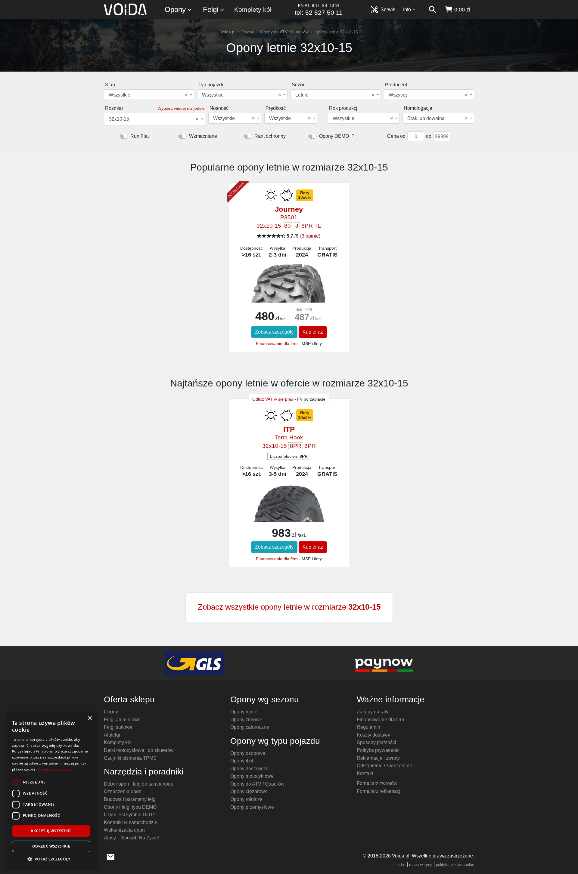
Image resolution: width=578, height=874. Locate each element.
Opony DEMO (334, 136)
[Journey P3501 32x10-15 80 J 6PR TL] (289, 297)
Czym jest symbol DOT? (130, 814)
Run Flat (139, 136)
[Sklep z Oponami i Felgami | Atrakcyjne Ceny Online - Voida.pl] (127, 9)
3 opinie (310, 236)
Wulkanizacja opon (124, 829)
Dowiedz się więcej (54, 769)
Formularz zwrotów (377, 783)
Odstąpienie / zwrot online (384, 765)
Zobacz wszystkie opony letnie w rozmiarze (289, 607)
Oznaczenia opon (122, 791)
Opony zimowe (246, 719)
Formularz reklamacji (379, 791)
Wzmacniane (203, 136)
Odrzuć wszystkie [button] (51, 846)
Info (407, 9)
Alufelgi (112, 734)
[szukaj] (432, 9)
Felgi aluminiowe (122, 719)
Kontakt (365, 773)
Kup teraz (313, 331)
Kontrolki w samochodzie (130, 822)
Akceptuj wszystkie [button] (51, 830)
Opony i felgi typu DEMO (130, 807)
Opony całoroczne (249, 727)
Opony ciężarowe (249, 791)
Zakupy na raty (372, 711)
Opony (175, 9)
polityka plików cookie (455, 864)
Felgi (210, 9)
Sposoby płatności (376, 742)
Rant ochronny (270, 136)
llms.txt (399, 864)
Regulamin (368, 727)
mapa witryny (420, 864)
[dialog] (51, 790)
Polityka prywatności (379, 750)
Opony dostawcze (249, 768)
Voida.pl (227, 31)
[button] (51, 859)
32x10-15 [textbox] (153, 119)
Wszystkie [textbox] (148, 95)
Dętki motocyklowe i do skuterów (139, 750)
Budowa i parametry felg (130, 799)
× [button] (89, 718)
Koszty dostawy (373, 734)
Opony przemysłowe (252, 807)
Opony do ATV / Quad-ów (284, 31)
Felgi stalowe (118, 727)
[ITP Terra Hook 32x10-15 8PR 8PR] (289, 515)
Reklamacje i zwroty (378, 758)
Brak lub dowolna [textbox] (437, 118)
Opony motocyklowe (252, 776)
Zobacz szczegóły (274, 331)
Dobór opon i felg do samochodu (138, 783)
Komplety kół (253, 9)
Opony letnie (243, 711)
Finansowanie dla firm (277, 343)
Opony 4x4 (241, 760)
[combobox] (149, 94)
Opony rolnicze (246, 799)
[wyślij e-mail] (110, 856)
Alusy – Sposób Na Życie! (131, 837)
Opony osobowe (247, 753)
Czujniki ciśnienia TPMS (130, 758)
